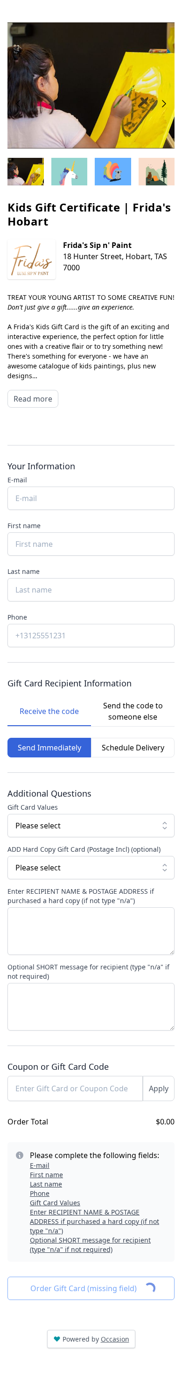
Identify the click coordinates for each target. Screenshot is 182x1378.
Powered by (96, 1339)
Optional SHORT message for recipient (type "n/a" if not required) (88, 971)
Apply (158, 1088)
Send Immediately (49, 747)
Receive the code (49, 711)
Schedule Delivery (133, 747)
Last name (23, 571)
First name (24, 525)
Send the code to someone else (133, 711)
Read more (33, 399)
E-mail (17, 479)
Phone (17, 617)
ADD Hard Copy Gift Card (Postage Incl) (84, 849)
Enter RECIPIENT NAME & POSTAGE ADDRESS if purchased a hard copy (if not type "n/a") (80, 896)
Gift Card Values (32, 807)
